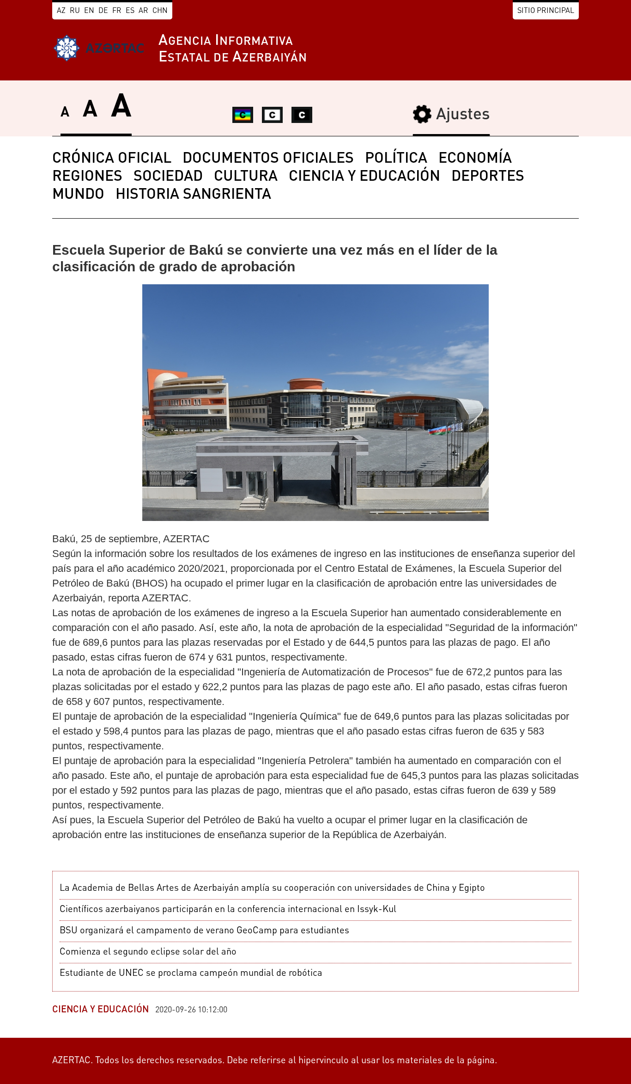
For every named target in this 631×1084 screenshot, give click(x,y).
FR (116, 11)
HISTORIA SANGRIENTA (193, 195)
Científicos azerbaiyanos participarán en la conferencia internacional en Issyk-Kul (228, 909)
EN (89, 11)
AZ (61, 11)
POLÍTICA (396, 159)
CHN (160, 11)
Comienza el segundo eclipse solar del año (148, 952)
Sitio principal (545, 11)
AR (143, 11)
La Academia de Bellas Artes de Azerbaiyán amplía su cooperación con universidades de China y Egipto (272, 888)
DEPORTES (487, 177)
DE (103, 11)
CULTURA (246, 177)
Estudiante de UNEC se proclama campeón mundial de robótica (191, 973)
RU (75, 11)
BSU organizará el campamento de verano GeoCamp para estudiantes (204, 931)
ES (130, 11)
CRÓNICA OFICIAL (111, 159)
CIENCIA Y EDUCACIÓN (364, 177)
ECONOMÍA (475, 159)
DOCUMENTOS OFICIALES (268, 159)
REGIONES (87, 177)
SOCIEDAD (168, 177)
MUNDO (78, 195)
